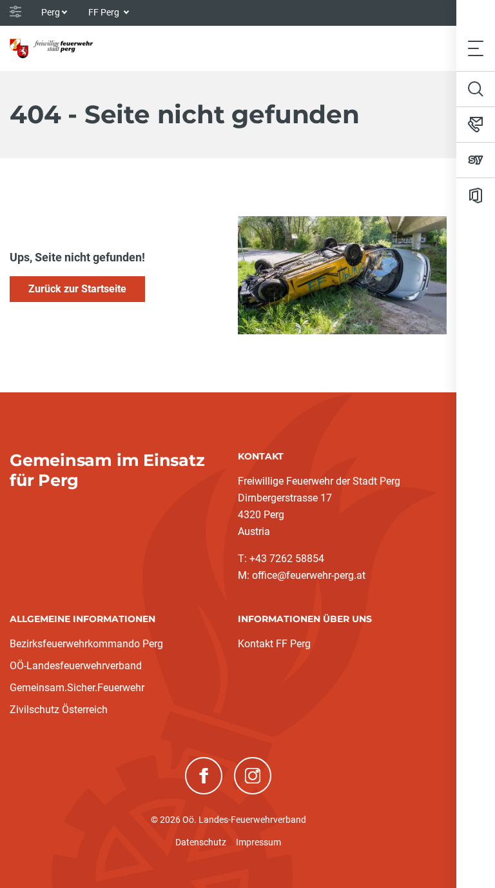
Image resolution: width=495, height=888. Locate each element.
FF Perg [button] (104, 12)
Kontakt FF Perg (274, 644)
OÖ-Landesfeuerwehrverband (76, 666)
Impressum (258, 842)
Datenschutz (200, 842)
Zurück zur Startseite (77, 289)
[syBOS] (475, 160)
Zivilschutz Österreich (59, 709)
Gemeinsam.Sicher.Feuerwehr (77, 687)
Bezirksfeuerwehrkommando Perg (86, 644)
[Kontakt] (475, 124)
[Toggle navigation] (475, 48)
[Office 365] (475, 195)
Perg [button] (50, 12)
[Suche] (475, 89)
